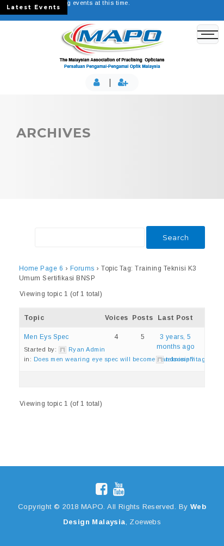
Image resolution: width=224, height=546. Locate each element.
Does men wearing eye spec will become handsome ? (114, 359)
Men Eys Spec (46, 337)
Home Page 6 (41, 268)
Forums (82, 268)
